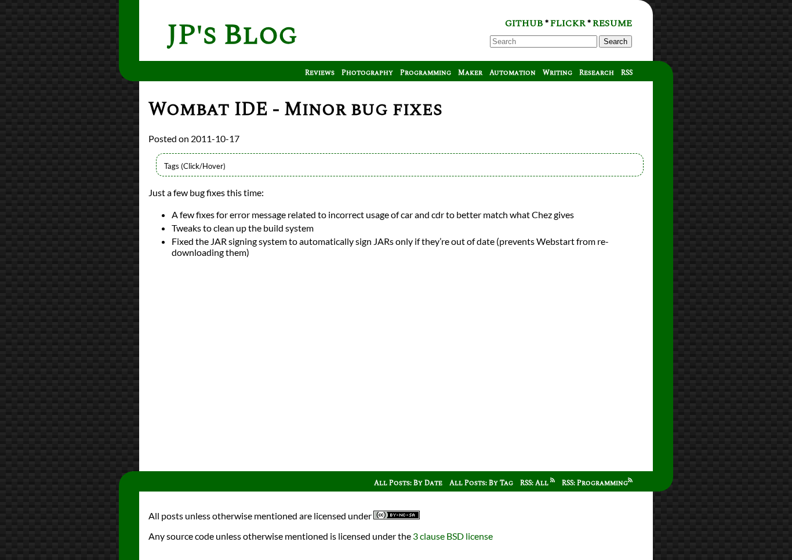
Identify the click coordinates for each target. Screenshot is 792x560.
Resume (612, 23)
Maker (470, 72)
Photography (367, 72)
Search (615, 41)
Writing (557, 72)
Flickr (568, 23)
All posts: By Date (408, 483)
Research (596, 72)
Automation (512, 72)
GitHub (524, 23)
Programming (425, 72)
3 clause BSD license (453, 535)
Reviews (320, 72)
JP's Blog (232, 35)
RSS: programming (595, 483)
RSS (627, 72)
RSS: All (535, 483)
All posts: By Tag (481, 483)
